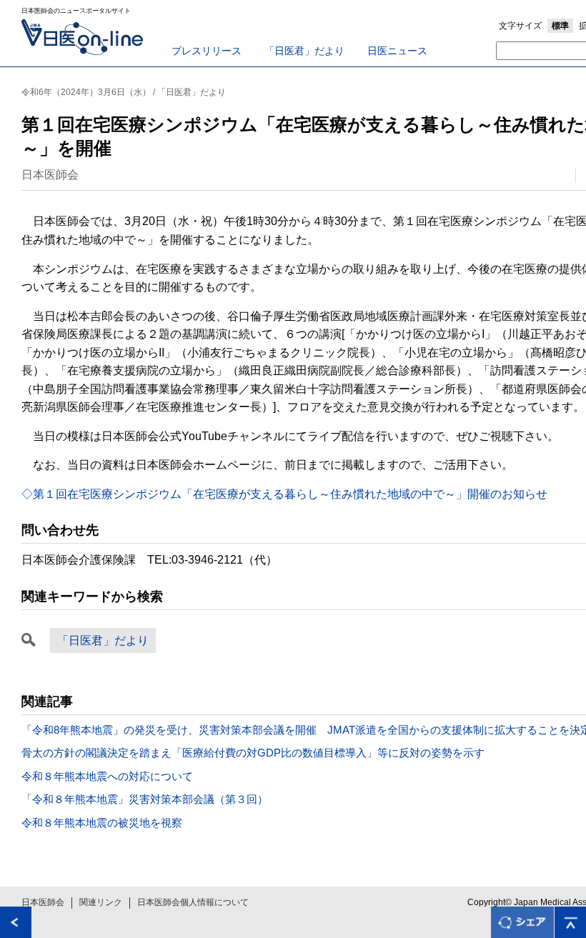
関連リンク (100, 902)
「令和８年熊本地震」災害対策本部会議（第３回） (144, 799)
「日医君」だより (304, 50)
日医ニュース (397, 50)
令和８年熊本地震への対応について (107, 776)
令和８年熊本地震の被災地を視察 (101, 823)
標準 (560, 26)
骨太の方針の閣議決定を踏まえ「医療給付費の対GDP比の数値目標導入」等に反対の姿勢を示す (253, 753)
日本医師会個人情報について (193, 902)
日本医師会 (42, 902)
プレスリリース (207, 50)
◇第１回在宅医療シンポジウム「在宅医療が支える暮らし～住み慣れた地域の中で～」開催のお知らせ (284, 494)
